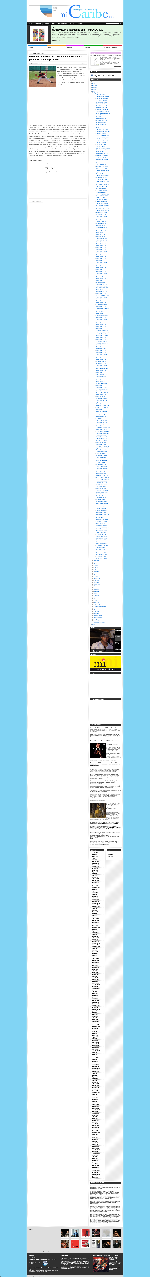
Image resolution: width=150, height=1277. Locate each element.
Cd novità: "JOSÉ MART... (102, 179)
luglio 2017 (94, 1033)
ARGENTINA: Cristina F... (102, 440)
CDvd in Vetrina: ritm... (101, 547)
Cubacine (111, 852)
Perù (95, 600)
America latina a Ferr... (101, 229)
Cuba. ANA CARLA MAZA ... (103, 126)
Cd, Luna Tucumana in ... (102, 100)
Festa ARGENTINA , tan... (102, 490)
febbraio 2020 (95, 979)
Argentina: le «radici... (101, 348)
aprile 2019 (94, 997)
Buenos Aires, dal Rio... (101, 540)
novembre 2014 (96, 1089)
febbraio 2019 (95, 1000)
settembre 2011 (96, 1153)
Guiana (96, 586)
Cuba (34, 53)
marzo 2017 (95, 1040)
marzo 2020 (95, 977)
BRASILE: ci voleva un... (102, 484)
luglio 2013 (94, 1116)
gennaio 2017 (95, 1043)
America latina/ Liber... (101, 471)
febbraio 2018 (95, 1021)
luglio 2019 (94, 991)
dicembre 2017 (95, 1024)
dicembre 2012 (95, 1127)
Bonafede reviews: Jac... (102, 183)
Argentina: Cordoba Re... (102, 455)
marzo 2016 (95, 1061)
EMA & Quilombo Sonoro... (102, 420)
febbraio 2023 (95, 918)
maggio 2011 (95, 1160)
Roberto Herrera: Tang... (102, 551)
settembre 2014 (96, 1092)
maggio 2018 (95, 1016)
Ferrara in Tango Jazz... (102, 374)
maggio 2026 (95, 858)
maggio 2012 (95, 1139)
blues (93, 83)
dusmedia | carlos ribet (40, 1275)
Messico (96, 593)
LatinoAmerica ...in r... (101, 411)
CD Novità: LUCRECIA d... (102, 186)
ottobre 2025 (95, 868)
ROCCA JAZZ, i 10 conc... (102, 104)
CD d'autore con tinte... (101, 127)
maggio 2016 (95, 1057)
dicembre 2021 (95, 941)
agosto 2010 (95, 1176)
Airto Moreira (96, 651)
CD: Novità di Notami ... (102, 197)
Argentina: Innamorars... (102, 398)
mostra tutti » (117, 66)
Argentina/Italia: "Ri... (101, 435)
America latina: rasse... (101, 442)
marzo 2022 (95, 936)
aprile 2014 (94, 1101)
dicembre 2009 (95, 1177)
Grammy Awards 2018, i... (102, 221)
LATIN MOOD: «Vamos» (102, 521)
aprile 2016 (94, 1059)
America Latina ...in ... (101, 300)
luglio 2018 (94, 1012)
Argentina (96, 93)
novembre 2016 (96, 1047)
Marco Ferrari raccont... (102, 168)
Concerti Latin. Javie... (101, 144)
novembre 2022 (96, 924)
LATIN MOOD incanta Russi (103, 427)
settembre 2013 (96, 1113)
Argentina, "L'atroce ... (101, 118)
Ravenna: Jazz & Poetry (102, 230)
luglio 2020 (94, 971)
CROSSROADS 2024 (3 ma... (103, 131)
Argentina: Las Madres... (102, 501)
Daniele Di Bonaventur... (102, 466)
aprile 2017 (94, 1038)
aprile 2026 (94, 859)
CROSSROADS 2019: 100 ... (103, 210)
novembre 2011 (96, 1149)
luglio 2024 (94, 889)
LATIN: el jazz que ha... (101, 207)
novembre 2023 (96, 903)
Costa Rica (97, 573)
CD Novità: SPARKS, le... (102, 142)
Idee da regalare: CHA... (102, 291)
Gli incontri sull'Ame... (101, 403)
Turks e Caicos (98, 617)
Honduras (96, 589)
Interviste (94, 85)
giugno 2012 (95, 1137)
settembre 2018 (96, 1009)
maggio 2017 (95, 1037)
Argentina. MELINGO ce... (102, 153)
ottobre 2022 (95, 925)
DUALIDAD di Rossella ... (102, 201)
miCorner (94, 87)
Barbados (96, 560)
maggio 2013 (95, 1120)
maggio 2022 (95, 932)
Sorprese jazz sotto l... (101, 162)
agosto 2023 (95, 908)
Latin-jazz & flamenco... (102, 304)
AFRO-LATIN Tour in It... (102, 151)
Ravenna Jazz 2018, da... (102, 214)
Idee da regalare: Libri (101, 554)
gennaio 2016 (95, 1064)
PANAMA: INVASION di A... (102, 332)
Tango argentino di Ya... (102, 389)
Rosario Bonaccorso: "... (102, 343)
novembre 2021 (96, 943)
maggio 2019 (95, 995)
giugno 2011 (95, 1158)
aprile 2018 (94, 1017)
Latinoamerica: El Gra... (102, 159)
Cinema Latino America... (102, 510)
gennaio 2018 (95, 1023)
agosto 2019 (95, 990)
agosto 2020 (95, 969)
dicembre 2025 (95, 865)
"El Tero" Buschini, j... (101, 541)
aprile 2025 (94, 875)
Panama (96, 597)
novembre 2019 (96, 984)
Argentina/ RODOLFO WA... (103, 392)
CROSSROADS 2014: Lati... (103, 431)
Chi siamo (46, 23)
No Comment (83, 63)
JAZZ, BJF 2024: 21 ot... (102, 120)
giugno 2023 (95, 911)
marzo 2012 (95, 1143)
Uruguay (96, 619)
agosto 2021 (95, 948)
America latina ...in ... (101, 234)
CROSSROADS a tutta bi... (102, 438)
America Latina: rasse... (102, 444)
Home (31, 23)
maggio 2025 (95, 873)
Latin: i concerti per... (101, 506)
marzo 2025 (95, 877)
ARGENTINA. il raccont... (102, 137)
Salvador (96, 608)
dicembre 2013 (95, 1108)
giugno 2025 (95, 871)
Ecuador (96, 576)
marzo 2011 (95, 1163)
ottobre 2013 (95, 1111)
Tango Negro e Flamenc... (102, 545)
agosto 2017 (95, 1031)
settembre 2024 (96, 887)
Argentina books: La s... (102, 177)
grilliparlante (62, 23)
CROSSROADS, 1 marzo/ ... (103, 111)
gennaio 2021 (95, 960)
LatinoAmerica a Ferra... (102, 414)
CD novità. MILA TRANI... (102, 109)
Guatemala (97, 584)
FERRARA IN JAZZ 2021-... (103, 161)
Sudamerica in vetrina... (102, 150)
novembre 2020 (96, 964)
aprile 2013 (94, 1122)
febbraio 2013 (95, 1125)
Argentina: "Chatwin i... (101, 311)
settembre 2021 (96, 946)
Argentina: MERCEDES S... (102, 308)
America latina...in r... (101, 225)
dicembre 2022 (95, 922)
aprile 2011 (94, 1162)
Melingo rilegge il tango (101, 558)
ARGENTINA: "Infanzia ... (102, 479)
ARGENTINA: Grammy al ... (103, 208)
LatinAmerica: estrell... (101, 525)
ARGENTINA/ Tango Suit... (102, 135)
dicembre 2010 (95, 1169)
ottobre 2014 (95, 1090)
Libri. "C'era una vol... (101, 164)
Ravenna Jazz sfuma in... (102, 212)
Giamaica (96, 580)
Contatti (79, 23)
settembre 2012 (96, 1132)
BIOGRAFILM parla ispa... (102, 424)
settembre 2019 (96, 988)
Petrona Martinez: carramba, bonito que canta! (41, 1251)
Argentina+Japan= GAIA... (102, 519)
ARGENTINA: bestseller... (102, 529)
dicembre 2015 (95, 1066)
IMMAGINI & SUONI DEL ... (103, 166)
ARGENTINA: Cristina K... (102, 527)
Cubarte (110, 854)
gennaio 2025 (95, 880)
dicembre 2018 (95, 1004)
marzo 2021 (95, 957)
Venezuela (96, 620)
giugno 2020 (95, 972)
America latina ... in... (101, 321)
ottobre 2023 (95, 904)
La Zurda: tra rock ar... (101, 556)
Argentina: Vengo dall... (101, 363)
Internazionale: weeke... (102, 538)
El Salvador (97, 578)
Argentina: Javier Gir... (101, 361)
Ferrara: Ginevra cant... (102, 238)
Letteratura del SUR (101, 534)
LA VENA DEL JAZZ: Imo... (102, 140)
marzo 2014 (95, 1103)
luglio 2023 (94, 910)
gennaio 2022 (95, 939)
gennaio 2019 (95, 1002)
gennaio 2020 (95, 981)
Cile (95, 569)
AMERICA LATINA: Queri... (102, 181)
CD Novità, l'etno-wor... (101, 133)
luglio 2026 (94, 854)
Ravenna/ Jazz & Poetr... (102, 227)
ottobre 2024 (95, 885)
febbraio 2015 (95, 1083)
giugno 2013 (95, 1118)
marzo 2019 (95, 998)
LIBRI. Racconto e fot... (102, 139)
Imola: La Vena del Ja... (101, 334)
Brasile (96, 563)
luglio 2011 (94, 1156)
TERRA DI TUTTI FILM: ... (102, 407)
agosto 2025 (95, 870)
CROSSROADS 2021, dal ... (103, 175)
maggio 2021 (95, 953)
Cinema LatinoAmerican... (102, 514)
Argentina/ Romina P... (101, 402)
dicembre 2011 (95, 1148)
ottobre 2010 (95, 1172)
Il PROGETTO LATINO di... (103, 184)
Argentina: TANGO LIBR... (102, 448)
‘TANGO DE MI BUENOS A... (103, 383)
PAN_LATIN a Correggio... (102, 203)
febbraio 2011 (95, 1165)
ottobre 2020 (95, 965)
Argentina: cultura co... (101, 282)
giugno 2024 (95, 891)
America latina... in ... (101, 396)
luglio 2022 (94, 929)
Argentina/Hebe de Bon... (102, 499)
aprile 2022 (94, 934)
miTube (38, 53)
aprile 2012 (94, 1141)
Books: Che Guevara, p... (102, 173)
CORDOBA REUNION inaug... (103, 368)
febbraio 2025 (95, 878)
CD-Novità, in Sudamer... (102, 94)
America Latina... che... (101, 385)
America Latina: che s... (102, 429)
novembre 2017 (96, 1026)
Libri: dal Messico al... (101, 486)
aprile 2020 (94, 976)
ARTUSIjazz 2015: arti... (102, 330)
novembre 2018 (96, 1005)
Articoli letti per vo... (101, 523)
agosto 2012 (95, 1134)
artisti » (94, 53)
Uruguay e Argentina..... (102, 462)
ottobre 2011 (95, 1151)
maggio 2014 (95, 1099)
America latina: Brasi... (101, 488)
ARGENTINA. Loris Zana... (102, 105)
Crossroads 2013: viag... (102, 503)
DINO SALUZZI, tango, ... (102, 199)
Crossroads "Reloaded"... (102, 190)
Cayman (96, 567)
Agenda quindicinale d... (102, 530)
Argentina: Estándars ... (102, 223)
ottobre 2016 (95, 1049)
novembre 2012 (96, 1129)
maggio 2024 (95, 892)
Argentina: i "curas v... (101, 416)
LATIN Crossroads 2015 (102, 367)
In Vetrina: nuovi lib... (101, 549)
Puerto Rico (97, 604)
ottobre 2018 (95, 1007)
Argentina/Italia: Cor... (101, 464)
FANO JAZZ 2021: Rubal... (102, 170)
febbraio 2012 (95, 1144)
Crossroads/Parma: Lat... (102, 276)
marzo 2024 (95, 896)
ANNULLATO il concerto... (102, 446)
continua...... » (56, 40)
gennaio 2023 (95, 920)
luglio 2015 (94, 1075)
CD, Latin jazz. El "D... (101, 102)
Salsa (109, 858)
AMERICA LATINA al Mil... (102, 155)
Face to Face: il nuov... (101, 508)
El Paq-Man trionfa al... (101, 124)
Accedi (48, 1275)
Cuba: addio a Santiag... (102, 451)
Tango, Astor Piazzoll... (101, 157)
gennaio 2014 (95, 1106)
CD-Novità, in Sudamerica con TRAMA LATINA (77, 29)
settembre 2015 (96, 1071)
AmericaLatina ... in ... (101, 218)
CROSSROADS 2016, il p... (103, 288)
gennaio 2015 (95, 1085)
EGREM (110, 856)
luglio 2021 (94, 950)
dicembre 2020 (95, 962)
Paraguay (96, 598)
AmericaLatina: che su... (102, 536)
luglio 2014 (94, 1096)
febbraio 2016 (95, 1063)
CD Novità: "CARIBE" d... (102, 129)
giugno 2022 (95, 931)
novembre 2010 (96, 1170)
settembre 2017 (96, 1030)
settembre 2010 (96, 1174)
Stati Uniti (96, 611)
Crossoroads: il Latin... (101, 497)
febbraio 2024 (95, 898)
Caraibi (96, 565)
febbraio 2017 (95, 1042)
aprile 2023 (94, 915)
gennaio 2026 (95, 863)
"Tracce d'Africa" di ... (101, 378)
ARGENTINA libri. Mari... (102, 116)
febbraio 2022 (95, 938)
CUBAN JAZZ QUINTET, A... (103, 113)
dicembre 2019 (95, 983)
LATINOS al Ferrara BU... (102, 483)
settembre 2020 (96, 967)
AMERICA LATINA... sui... (102, 475)
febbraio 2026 (95, 861)
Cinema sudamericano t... (102, 315)
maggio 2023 (95, 913)
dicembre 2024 (95, 882)
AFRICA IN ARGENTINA (102, 460)
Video (42, 53)
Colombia (96, 571)
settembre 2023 (96, 906)
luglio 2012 (94, 1136)
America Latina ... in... (101, 216)
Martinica (96, 591)
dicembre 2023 (95, 901)
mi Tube (72, 23)
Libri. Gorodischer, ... (101, 146)
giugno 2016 (95, 1056)
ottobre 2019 (95, 986)
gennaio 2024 (95, 899)
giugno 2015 (95, 1077)
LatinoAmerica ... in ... (101, 418)
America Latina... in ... (101, 232)
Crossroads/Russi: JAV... (102, 275)
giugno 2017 (95, 1035)
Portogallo (96, 602)
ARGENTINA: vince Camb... (103, 295)
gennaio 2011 (95, 1167)
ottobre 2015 (95, 1070)
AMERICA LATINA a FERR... (103, 405)
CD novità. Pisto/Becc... (102, 115)
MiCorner (38, 23)
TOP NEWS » (55, 27)
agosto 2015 (95, 1073)
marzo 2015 (95, 1082)
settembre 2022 (96, 927)
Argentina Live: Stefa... (101, 172)
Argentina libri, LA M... (101, 122)
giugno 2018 (95, 1014)
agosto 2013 (95, 1115)
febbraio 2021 (95, 958)
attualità (94, 81)
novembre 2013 (96, 1110)
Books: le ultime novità (101, 543)
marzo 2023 (95, 917)
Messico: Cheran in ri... (100, 622)
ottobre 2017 (95, 1028)
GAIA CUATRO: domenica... (103, 517)
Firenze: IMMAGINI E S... (102, 196)
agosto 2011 (95, 1155)
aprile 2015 (94, 1080)
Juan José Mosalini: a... (102, 552)
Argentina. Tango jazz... (102, 107)
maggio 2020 (95, 974)
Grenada (96, 582)
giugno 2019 (95, 993)
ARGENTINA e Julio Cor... (102, 437)
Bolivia (95, 562)
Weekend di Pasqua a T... (102, 433)
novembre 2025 (96, 866)
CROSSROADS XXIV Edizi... (103, 148)
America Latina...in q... (101, 468)
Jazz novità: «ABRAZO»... (102, 188)
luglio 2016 (94, 1054)
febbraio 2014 (95, 1104)
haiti (95, 587)
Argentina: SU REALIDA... (102, 335)
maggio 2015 (95, 1078)
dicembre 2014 (95, 1087)
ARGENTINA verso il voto (102, 194)
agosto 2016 (95, 1052)
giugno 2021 (95, 951)
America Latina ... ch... (101, 449)
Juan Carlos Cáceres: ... (102, 495)
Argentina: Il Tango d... (101, 192)
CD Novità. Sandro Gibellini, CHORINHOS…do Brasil (106, 55)
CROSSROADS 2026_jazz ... (103, 96)
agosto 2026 (95, 852)
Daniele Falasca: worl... (102, 492)
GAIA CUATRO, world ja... (102, 205)
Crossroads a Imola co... (102, 341)
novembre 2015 (96, 1068)
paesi (93, 91)
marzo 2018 (95, 1019)
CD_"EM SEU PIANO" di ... (102, 98)
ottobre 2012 (95, 1130)
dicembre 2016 (95, 1045)
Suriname (96, 613)
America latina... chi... (101, 457)
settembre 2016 (96, 1050)
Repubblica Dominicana (100, 606)
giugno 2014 (95, 1097)
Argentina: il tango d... (101, 473)
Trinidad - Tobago (98, 615)
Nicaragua (96, 595)
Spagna (96, 609)
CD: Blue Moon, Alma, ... (102, 532)
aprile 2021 (94, 955)
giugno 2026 (95, 856)
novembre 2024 (96, 884)
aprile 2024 (94, 894)
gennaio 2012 (95, 1146)
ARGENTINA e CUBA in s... (103, 477)
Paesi (53, 23)
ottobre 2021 (95, 944)
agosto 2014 (95, 1094)
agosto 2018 (95, 1010)
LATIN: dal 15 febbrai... (101, 453)
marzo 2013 (95, 1123)
